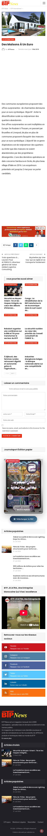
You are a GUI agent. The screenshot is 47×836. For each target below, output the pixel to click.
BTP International (8, 39)
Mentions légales (19, 822)
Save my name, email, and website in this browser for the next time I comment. (23, 429)
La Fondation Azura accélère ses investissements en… (26, 557)
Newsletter (32, 822)
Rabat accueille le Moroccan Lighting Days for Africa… (29, 538)
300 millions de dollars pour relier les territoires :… (28, 567)
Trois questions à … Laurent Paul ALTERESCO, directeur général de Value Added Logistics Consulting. (11, 263)
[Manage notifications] (41, 831)
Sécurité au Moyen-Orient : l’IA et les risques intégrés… (28, 751)
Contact (40, 822)
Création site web (18, 832)
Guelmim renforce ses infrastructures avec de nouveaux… (29, 577)
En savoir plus (7, 738)
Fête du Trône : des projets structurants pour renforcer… (25, 548)
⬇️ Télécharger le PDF (23, 519)
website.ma (30, 832)
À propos (7, 822)
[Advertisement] (23, 77)
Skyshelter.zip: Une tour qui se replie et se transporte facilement (35, 259)
